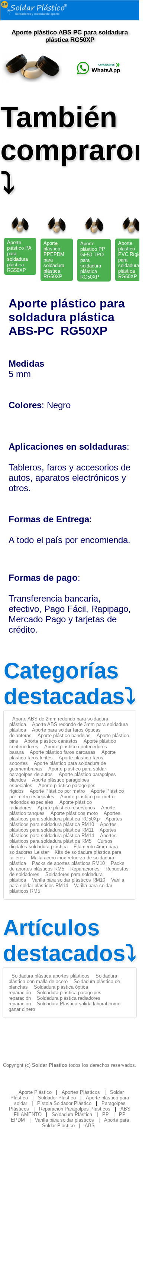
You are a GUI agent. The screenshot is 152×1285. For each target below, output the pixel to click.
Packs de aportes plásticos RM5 (66, 866)
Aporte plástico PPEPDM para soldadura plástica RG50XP (53, 259)
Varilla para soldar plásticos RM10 (68, 880)
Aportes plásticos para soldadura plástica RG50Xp (64, 816)
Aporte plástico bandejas (64, 735)
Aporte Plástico (35, 1092)
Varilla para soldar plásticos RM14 (66, 882)
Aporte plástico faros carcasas (63, 752)
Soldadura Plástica (72, 1114)
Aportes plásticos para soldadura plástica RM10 (65, 821)
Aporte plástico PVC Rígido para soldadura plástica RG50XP (130, 259)
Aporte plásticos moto (74, 813)
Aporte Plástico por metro (57, 791)
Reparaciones (85, 869)
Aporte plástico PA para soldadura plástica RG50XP (19, 256)
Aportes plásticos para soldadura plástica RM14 (62, 832)
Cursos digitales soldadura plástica (61, 843)
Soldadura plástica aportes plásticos (51, 976)
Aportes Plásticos (81, 1092)
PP (105, 1114)
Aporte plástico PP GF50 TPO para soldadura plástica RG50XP (92, 260)
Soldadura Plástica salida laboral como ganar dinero (64, 1006)
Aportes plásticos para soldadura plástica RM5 (63, 838)
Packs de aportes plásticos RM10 (68, 863)
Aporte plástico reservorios (66, 807)
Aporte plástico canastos (51, 741)
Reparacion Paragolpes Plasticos (74, 1109)
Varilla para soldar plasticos (64, 1120)
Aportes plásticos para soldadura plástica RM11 (63, 827)
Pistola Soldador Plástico (64, 1103)
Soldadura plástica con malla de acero (63, 978)
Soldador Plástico (57, 1098)
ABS (90, 1125)
